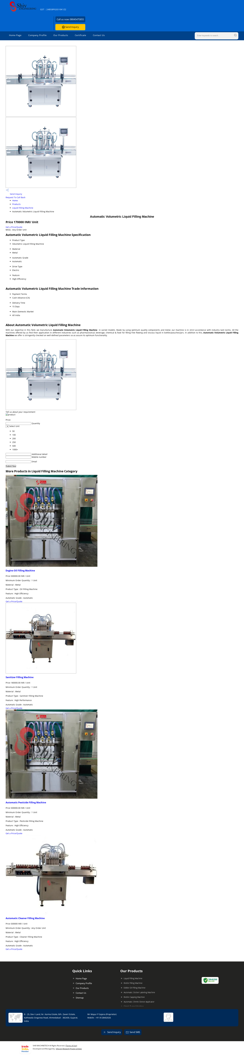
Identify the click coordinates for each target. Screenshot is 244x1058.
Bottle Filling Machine (133, 983)
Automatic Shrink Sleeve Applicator (139, 1001)
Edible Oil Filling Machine (134, 987)
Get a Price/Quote (14, 227)
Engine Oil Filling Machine (20, 570)
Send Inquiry (72, 27)
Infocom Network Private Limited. (69, 1049)
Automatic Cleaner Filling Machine (25, 918)
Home (15, 200)
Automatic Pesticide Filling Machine (26, 802)
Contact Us (99, 35)
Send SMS (135, 1032)
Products (16, 204)
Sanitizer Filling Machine (19, 677)
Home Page (15, 35)
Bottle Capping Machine (134, 997)
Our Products (60, 35)
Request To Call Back (15, 197)
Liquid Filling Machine (22, 207)
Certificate (80, 35)
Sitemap (80, 997)
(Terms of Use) (71, 1045)
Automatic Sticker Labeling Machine (139, 992)
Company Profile (37, 35)
